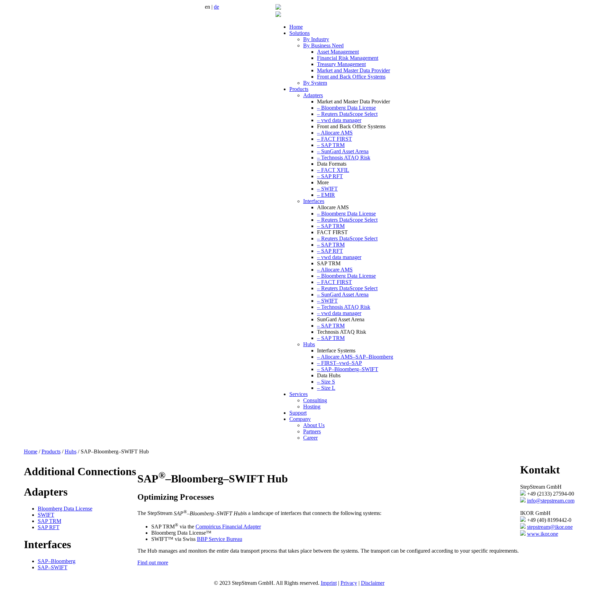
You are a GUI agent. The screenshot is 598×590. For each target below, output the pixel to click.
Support (298, 413)
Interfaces (313, 201)
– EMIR (326, 195)
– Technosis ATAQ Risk (343, 157)
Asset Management (338, 52)
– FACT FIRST (334, 139)
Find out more (152, 562)
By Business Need (323, 45)
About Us (314, 425)
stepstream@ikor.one (550, 527)
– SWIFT (327, 189)
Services (298, 394)
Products (298, 89)
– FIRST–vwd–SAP (339, 363)
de (216, 7)
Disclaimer (372, 583)
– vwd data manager (339, 120)
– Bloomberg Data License (346, 108)
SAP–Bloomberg (56, 561)
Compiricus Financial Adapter (228, 526)
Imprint (329, 583)
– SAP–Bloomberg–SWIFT (347, 369)
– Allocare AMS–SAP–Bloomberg (355, 357)
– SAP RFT (330, 176)
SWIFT (46, 515)
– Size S (326, 382)
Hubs (309, 344)
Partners (312, 431)
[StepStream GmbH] (278, 8)
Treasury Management (341, 64)
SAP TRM (49, 521)
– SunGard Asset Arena (343, 151)
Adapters (313, 95)
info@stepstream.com (550, 501)
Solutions (299, 33)
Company (300, 419)
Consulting (315, 400)
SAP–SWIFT (52, 567)
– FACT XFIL (333, 170)
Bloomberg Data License (65, 508)
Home (296, 27)
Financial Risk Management (347, 58)
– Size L (326, 388)
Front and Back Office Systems (351, 77)
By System (315, 83)
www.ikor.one (542, 534)
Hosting (311, 406)
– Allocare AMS (335, 133)
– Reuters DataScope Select (347, 114)
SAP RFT (49, 527)
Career (310, 438)
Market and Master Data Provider (353, 70)
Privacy (349, 583)
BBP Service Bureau (219, 539)
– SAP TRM (331, 145)
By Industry (316, 39)
